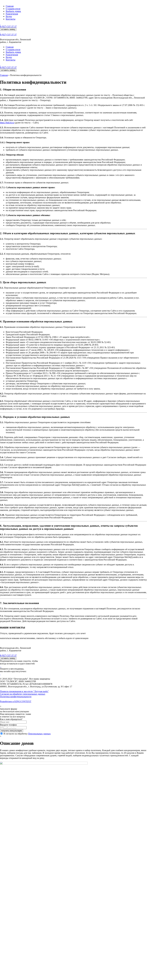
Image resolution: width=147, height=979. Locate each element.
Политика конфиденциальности (15, 696)
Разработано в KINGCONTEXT (15, 701)
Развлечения (12, 14)
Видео (9, 16)
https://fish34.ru (7, 122)
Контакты (10, 19)
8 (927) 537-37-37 (8, 26)
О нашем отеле (13, 8)
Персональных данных (39, 733)
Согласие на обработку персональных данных (22, 694)
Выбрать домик (13, 11)
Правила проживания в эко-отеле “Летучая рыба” (24, 691)
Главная (9, 6)
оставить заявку (8, 29)
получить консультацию (11, 731)
